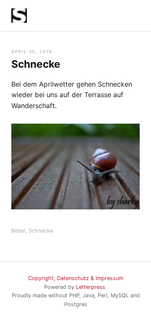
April (19, 51)
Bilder (18, 230)
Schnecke (41, 230)
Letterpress (90, 287)
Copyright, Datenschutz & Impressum (75, 278)
